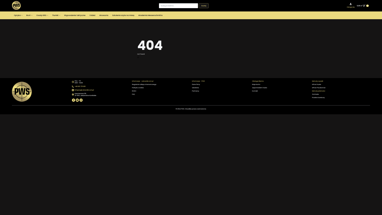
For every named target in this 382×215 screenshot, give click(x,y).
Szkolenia (195, 88)
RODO (134, 91)
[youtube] (77, 100)
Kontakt (255, 91)
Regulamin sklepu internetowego (144, 84)
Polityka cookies (138, 88)
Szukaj (203, 6)
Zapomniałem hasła (259, 88)
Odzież (92, 15)
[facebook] (73, 100)
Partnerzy (195, 91)
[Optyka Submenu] (22, 15)
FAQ (133, 94)
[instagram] (81, 100)
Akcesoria (103, 15)
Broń (28, 15)
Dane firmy (196, 84)
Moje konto (256, 84)
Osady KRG (41, 15)
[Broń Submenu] (32, 15)
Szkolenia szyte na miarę (123, 15)
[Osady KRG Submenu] (48, 15)
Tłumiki (55, 15)
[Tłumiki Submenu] (60, 15)
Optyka (17, 15)
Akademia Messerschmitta (150, 15)
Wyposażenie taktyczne (74, 15)
